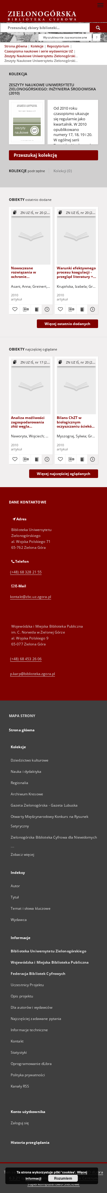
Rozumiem (63, 1178)
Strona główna (15, 46)
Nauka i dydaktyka (26, 771)
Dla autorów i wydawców (31, 1007)
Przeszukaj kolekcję (35, 155)
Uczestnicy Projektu (27, 984)
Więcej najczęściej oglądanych (63, 473)
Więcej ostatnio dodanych (67, 323)
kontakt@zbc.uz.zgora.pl (30, 596)
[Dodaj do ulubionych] (14, 309)
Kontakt (17, 1041)
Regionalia (19, 782)
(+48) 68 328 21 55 (26, 572)
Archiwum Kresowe (27, 794)
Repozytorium (58, 46)
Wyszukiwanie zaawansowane (65, 37)
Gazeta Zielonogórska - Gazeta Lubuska (44, 805)
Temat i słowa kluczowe (31, 908)
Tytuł (15, 897)
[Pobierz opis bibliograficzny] (25, 309)
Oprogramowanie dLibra (31, 1063)
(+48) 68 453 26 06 (26, 658)
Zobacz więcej (22, 854)
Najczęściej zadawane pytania (36, 1018)
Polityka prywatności (28, 1074)
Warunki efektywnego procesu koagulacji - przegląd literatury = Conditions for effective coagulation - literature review (76, 272)
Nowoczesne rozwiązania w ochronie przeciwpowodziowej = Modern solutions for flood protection (29, 272)
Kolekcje (37, 46)
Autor (15, 885)
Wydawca (19, 919)
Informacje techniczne (29, 1029)
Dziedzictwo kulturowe (30, 760)
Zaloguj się (20, 1122)
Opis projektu (22, 996)
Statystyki (19, 1052)
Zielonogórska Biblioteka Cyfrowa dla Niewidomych (54, 837)
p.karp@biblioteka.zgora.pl (32, 673)
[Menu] (100, 4)
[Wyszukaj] (98, 27)
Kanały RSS (20, 1086)
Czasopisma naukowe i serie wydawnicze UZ (39, 51)
